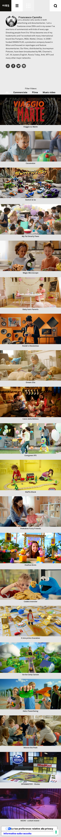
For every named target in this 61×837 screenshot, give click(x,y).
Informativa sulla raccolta (17, 833)
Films (35, 92)
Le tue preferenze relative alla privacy (32, 828)
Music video (49, 92)
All (7, 92)
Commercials (20, 92)
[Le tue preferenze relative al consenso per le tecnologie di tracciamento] (56, 832)
